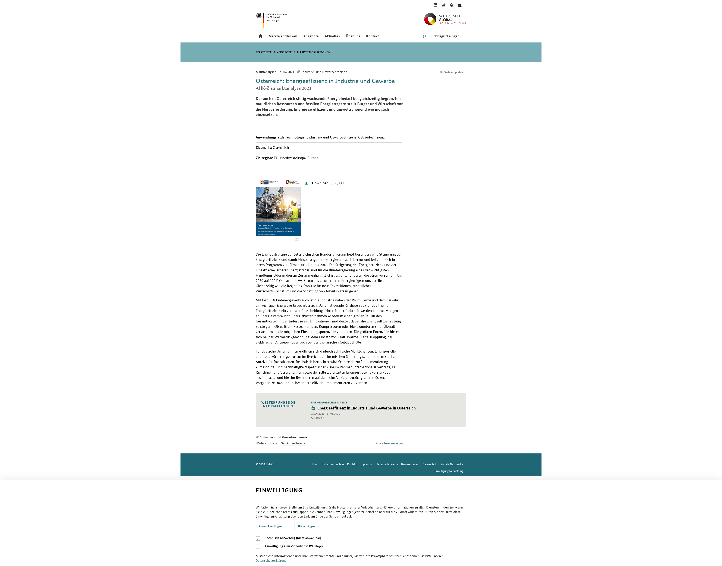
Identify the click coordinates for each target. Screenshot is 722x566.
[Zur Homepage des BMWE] (275, 19)
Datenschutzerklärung (271, 560)
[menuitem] (451, 72)
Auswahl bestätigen (270, 526)
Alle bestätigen (306, 526)
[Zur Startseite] (445, 17)
